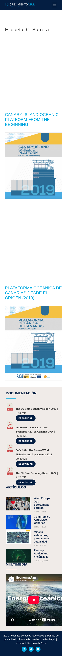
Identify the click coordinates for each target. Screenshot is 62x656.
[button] (54, 5)
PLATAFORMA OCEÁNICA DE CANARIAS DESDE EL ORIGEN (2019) (33, 292)
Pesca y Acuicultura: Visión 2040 (41, 553)
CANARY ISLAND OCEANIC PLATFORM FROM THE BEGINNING (32, 119)
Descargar (26, 418)
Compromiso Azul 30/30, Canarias (42, 519)
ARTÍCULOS (16, 487)
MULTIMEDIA (16, 564)
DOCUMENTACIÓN (21, 393)
